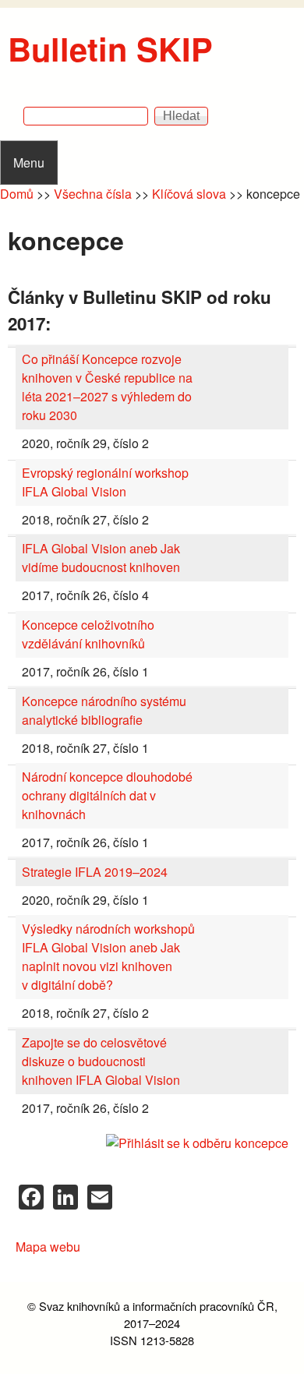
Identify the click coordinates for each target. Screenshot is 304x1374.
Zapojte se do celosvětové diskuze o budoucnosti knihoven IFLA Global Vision (101, 1061)
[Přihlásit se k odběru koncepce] (152, 1143)
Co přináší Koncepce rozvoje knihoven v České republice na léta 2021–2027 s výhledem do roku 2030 (107, 387)
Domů (17, 194)
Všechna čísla (93, 194)
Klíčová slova (189, 194)
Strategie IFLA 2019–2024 (95, 872)
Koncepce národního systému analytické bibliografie (104, 710)
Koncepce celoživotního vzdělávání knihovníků (88, 634)
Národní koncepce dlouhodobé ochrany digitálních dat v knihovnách (107, 795)
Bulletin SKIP (110, 48)
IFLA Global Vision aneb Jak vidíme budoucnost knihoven (101, 557)
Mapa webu (48, 1247)
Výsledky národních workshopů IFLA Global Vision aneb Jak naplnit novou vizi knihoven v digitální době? (108, 957)
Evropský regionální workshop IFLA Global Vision (105, 482)
